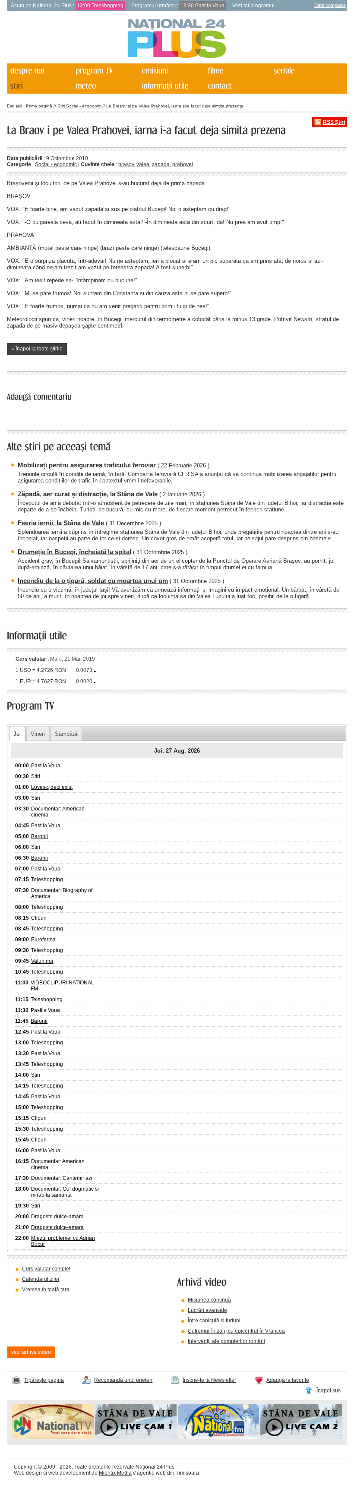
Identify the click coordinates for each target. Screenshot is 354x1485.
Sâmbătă (66, 734)
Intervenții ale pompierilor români (226, 1341)
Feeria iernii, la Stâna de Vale (61, 523)
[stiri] (39, 86)
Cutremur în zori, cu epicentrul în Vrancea (236, 1331)
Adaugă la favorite (287, 1380)
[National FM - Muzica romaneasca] (218, 1438)
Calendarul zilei (40, 1279)
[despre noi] (39, 71)
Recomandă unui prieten (123, 1380)
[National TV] (53, 1438)
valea (142, 164)
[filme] (237, 71)
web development (69, 1473)
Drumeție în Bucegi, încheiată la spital (74, 551)
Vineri (38, 734)
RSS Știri (334, 122)
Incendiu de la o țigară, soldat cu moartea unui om (93, 580)
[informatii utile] (171, 86)
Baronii (39, 836)
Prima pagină (39, 106)
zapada (161, 164)
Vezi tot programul (253, 6)
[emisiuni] (171, 71)
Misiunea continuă (209, 1300)
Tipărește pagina (44, 1380)
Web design (28, 1473)
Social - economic (56, 164)
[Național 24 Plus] (177, 39)
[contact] (237, 86)
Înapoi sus (328, 1390)
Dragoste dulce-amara (57, 1217)
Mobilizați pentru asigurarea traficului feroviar (87, 465)
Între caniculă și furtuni (214, 1321)
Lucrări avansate (207, 1310)
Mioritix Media (115, 1473)
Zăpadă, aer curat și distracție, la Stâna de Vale (88, 494)
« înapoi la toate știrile (37, 349)
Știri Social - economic (79, 106)
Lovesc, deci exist (52, 787)
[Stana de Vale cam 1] (136, 1438)
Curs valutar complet (46, 1269)
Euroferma (43, 939)
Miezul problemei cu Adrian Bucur (63, 1241)
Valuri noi (42, 961)
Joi (17, 734)
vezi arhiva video (31, 1352)
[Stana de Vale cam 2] (301, 1438)
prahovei (182, 164)
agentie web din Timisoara (168, 1473)
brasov (126, 164)
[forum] (105, 86)
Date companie (330, 5)
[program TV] (105, 71)
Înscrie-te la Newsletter (209, 1380)
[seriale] (303, 71)
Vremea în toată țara (46, 1289)
